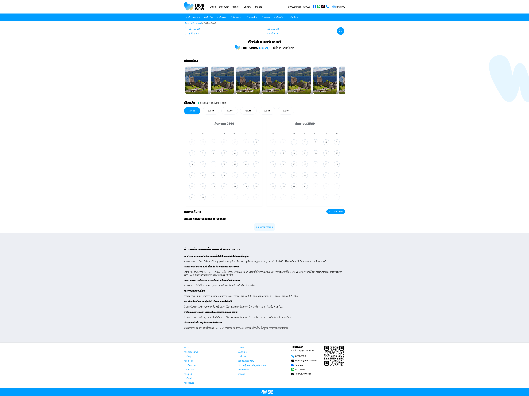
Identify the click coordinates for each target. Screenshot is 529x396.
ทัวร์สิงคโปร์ (252, 17)
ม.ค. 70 (286, 110)
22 (256, 175)
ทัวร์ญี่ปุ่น (208, 17)
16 (192, 175)
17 (203, 175)
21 (245, 175)
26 (192, 142)
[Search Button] (340, 31)
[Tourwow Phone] (328, 7)
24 (203, 186)
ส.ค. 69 (192, 110)
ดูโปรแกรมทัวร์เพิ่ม (264, 227)
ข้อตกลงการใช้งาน (246, 360)
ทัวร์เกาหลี (221, 17)
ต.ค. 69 (230, 110)
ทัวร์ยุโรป (266, 17)
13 (235, 164)
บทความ (247, 6)
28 (213, 142)
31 (245, 142)
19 (224, 175)
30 (235, 142)
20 (235, 175)
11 (213, 164)
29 (224, 142)
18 (213, 175)
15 (256, 164)
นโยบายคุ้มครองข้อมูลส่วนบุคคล (252, 365)
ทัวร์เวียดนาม (236, 17)
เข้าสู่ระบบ (340, 6)
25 (213, 186)
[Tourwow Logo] (194, 6)
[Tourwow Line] (319, 7)
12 (224, 164)
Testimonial (243, 369)
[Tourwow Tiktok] (323, 7)
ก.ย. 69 (211, 110)
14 (246, 164)
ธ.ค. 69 (267, 110)
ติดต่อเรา (236, 6)
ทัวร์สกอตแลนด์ (196, 23)
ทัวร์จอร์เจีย (293, 17)
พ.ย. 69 (248, 110)
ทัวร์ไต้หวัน (279, 17)
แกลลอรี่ (258, 6)
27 (203, 142)
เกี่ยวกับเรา (224, 6)
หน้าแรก (212, 6)
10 (203, 164)
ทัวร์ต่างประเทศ (193, 17)
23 (192, 186)
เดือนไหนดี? (273, 29)
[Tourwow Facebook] (315, 7)
